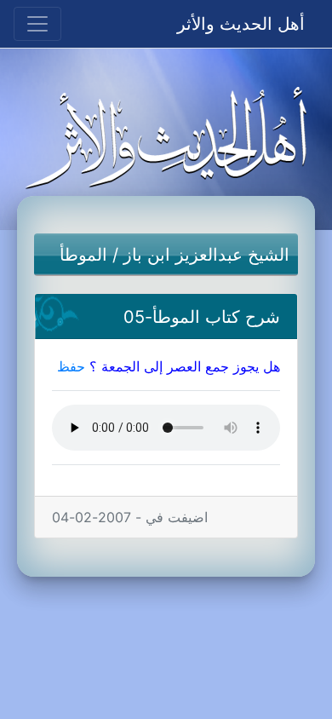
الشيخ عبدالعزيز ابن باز (206, 254)
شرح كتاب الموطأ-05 (201, 317)
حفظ (71, 366)
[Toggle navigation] (37, 24)
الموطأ (83, 254)
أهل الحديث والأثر (241, 24)
